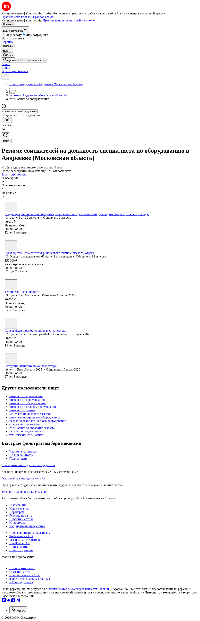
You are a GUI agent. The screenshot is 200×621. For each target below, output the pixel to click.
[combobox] (20, 111)
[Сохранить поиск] (5, 135)
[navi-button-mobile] (5, 76)
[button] (6, 64)
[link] (8, 55)
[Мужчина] (11, 207)
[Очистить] (7, 120)
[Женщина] (11, 246)
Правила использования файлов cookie (69, 20)
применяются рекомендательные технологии (79, 589)
